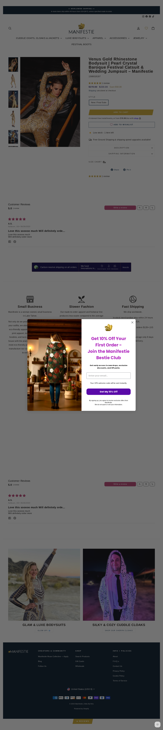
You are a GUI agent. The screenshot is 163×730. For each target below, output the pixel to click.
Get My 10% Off (109, 391)
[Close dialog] (132, 322)
